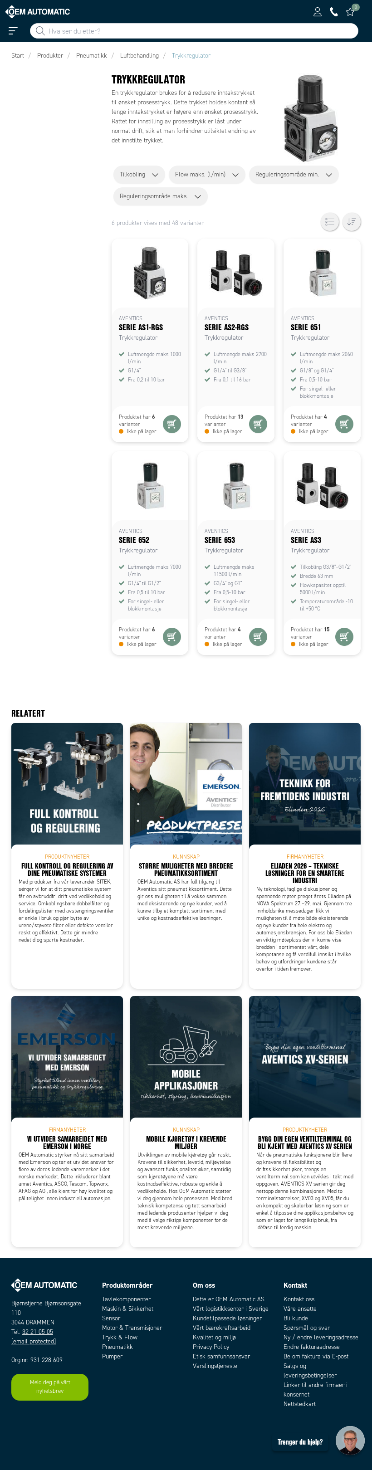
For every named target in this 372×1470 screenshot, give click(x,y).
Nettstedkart (300, 1404)
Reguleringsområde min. (287, 174)
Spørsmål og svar (307, 1328)
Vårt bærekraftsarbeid (221, 1328)
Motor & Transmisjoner (132, 1328)
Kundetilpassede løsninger (227, 1318)
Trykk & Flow (119, 1337)
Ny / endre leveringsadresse (321, 1337)
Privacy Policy (211, 1347)
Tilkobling (132, 174)
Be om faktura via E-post (316, 1356)
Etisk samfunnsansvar (221, 1356)
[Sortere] (352, 222)
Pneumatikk (117, 1347)
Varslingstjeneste (215, 1366)
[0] (350, 11)
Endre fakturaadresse (312, 1347)
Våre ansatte (300, 1309)
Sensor (111, 1318)
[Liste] (330, 222)
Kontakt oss (299, 1299)
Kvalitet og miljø (214, 1337)
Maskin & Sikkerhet (127, 1309)
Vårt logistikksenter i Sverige (231, 1309)
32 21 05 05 (37, 1332)
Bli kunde (296, 1318)
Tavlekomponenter (126, 1299)
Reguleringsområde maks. (154, 196)
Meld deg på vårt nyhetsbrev (50, 1387)
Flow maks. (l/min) (200, 174)
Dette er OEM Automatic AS (228, 1299)
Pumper (112, 1356)
